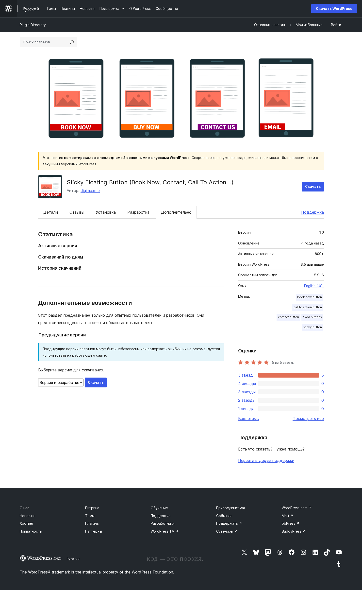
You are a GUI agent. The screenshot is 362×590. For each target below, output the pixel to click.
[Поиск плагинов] (72, 42)
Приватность (31, 531)
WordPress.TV (164, 531)
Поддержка (312, 212)
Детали (50, 212)
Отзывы (76, 212)
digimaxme (90, 190)
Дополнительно (176, 212)
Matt (287, 516)
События (223, 516)
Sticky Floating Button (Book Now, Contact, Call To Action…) (150, 182)
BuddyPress (294, 531)
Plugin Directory (33, 25)
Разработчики (163, 523)
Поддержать (229, 523)
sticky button (312, 327)
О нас (24, 508)
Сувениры (227, 531)
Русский (73, 559)
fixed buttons (312, 317)
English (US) (314, 286)
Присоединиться (230, 508)
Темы (90, 516)
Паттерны (93, 531)
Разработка (138, 212)
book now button (309, 297)
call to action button (308, 307)
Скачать (313, 186)
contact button (288, 317)
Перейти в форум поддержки (266, 460)
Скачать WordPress (334, 8)
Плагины (92, 523)
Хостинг (26, 523)
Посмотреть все (308, 418)
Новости (27, 516)
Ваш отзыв (248, 418)
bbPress (290, 523)
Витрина (92, 508)
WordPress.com (297, 508)
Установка (106, 212)
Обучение (159, 508)
